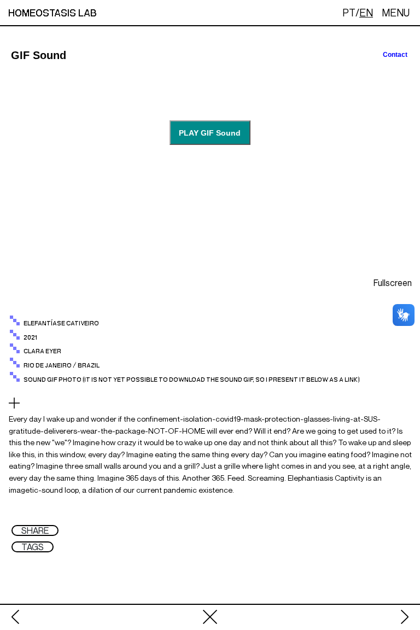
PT (348, 13)
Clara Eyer (42, 351)
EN (366, 13)
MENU (396, 13)
